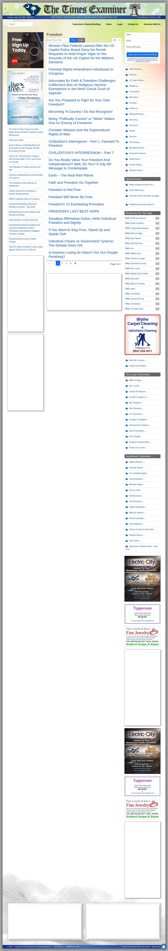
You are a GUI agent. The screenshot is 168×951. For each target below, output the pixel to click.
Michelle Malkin (136, 484)
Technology (134, 142)
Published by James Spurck (141, 204)
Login (119, 24)
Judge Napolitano (137, 507)
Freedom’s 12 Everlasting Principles (76, 204)
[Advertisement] (25, 294)
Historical (133, 108)
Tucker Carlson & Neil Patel (141, 529)
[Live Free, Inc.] (26, 97)
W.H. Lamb (135, 269)
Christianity (135, 304)
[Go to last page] (75, 263)
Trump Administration (139, 228)
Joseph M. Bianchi (137, 391)
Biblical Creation (137, 284)
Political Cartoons (138, 218)
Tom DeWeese (135, 524)
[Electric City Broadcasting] (142, 579)
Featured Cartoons (137, 153)
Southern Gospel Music (139, 442)
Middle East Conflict (139, 274)
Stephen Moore (136, 535)
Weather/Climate (136, 148)
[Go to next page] (70, 263)
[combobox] (20, 24)
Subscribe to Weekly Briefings (87, 24)
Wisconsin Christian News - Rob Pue (141, 547)
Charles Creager (137, 258)
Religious (133, 86)
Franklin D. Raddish (138, 420)
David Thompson (136, 431)
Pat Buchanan (135, 496)
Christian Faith (136, 309)
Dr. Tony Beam (135, 414)
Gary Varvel (135, 238)
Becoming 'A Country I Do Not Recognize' (81, 111)
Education (133, 97)
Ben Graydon (135, 403)
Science (132, 136)
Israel (132, 289)
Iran (132, 248)
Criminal (133, 103)
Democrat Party (137, 299)
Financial (133, 125)
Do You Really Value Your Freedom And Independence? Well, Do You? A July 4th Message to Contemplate (80, 164)
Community (134, 92)
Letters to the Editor (137, 366)
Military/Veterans (136, 114)
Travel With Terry (136, 190)
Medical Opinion (136, 513)
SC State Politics (136, 80)
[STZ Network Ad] (26, 50)
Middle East (135, 253)
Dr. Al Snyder (135, 436)
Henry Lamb (134, 490)
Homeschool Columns (139, 425)
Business (133, 120)
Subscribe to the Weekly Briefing (142, 55)
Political (132, 75)
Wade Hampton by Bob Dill (141, 185)
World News (134, 159)
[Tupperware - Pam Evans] (142, 614)
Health (132, 131)
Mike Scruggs (136, 233)
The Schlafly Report (137, 473)
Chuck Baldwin (135, 479)
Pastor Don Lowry (137, 448)
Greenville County (138, 263)
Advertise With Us (152, 24)
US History (135, 294)
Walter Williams (136, 462)
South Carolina (137, 223)
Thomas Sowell (136, 468)
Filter (73, 40)
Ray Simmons (135, 408)
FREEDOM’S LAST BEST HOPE (74, 211)
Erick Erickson (135, 501)
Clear (81, 40)
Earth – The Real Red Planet (71, 175)
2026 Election (136, 243)
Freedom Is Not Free (65, 190)
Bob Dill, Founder (137, 360)
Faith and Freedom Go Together (73, 182)
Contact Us (133, 24)
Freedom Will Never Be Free (70, 197)
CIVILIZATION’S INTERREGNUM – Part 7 (81, 153)
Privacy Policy (131, 60)
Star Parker (134, 541)
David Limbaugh (136, 518)
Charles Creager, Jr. (137, 397)
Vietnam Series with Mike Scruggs (144, 196)
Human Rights (135, 165)
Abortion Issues (136, 170)
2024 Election (135, 69)
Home (109, 24)
